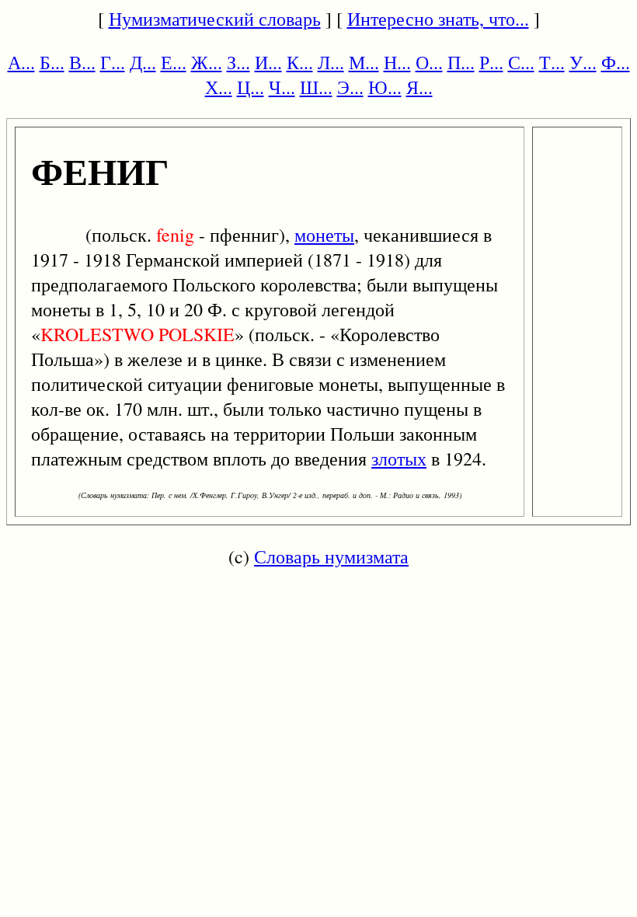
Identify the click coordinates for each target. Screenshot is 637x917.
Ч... (282, 87)
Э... (350, 87)
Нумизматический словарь (215, 18)
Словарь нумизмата (331, 556)
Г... (112, 62)
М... (364, 62)
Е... (173, 62)
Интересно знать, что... (438, 18)
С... (521, 62)
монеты (324, 234)
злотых (398, 458)
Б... (52, 62)
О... (429, 62)
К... (300, 62)
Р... (491, 62)
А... (21, 62)
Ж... (206, 62)
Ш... (316, 87)
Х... (218, 87)
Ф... (615, 62)
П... (461, 62)
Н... (397, 62)
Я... (419, 87)
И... (268, 62)
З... (238, 62)
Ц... (250, 87)
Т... (552, 62)
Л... (331, 62)
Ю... (385, 87)
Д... (143, 62)
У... (583, 62)
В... (82, 62)
